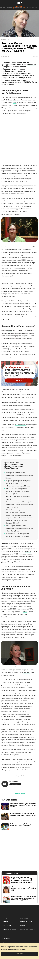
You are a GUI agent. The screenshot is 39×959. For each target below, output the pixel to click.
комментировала (20, 425)
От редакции (14, 781)
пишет (25, 173)
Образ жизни (19, 8)
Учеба (9, 8)
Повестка (5, 39)
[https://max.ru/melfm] (34, 911)
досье (10, 330)
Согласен (19, 954)
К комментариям (19, 793)
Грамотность (32, 8)
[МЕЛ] (19, 3)
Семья (2, 8)
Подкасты (7, 925)
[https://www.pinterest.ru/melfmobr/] (24, 911)
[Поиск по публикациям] (3, 3)
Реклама (6, 921)
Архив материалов (27, 929)
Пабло (22, 925)
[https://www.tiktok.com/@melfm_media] (19, 911)
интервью (26, 672)
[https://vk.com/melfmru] (14, 911)
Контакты (24, 918)
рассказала (5, 737)
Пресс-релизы (26, 921)
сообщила (31, 65)
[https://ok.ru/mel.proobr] (29, 911)
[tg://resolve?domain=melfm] (4, 911)
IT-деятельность (9, 929)
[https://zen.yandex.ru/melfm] (9, 911)
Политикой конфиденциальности (18, 947)
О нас (5, 918)
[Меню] (36, 3)
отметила (28, 551)
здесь (14, 102)
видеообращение (14, 252)
